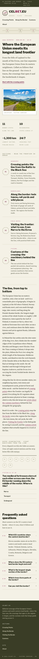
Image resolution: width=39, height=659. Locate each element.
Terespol (7, 496)
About (4, 24)
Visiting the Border (8, 635)
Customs (32, 20)
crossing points (23, 410)
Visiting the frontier (15, 422)
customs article (30, 425)
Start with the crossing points (13, 82)
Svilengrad (8, 501)
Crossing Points (8, 20)
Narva (6, 491)
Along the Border (21, 20)
